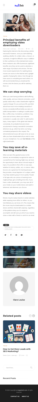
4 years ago (13, 49)
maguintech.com (22, 390)
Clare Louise (6, 49)
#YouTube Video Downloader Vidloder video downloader (18, 228)
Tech (5, 36)
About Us (25, 396)
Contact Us (15, 396)
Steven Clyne (6, 355)
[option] (19, 338)
